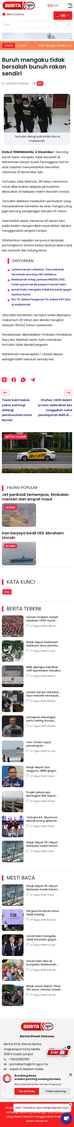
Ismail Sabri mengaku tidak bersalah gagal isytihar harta (41, 937)
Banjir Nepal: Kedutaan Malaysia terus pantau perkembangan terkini (42, 643)
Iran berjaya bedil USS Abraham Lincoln (33, 535)
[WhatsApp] (23, 379)
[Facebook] (13, 379)
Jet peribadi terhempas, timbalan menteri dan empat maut (35, 497)
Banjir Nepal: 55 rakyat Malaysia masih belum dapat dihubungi (41, 844)
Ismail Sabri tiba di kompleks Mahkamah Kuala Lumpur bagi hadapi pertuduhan (41, 962)
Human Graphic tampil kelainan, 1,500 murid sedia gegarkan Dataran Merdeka (43, 618)
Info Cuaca (15, 14)
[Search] (68, 25)
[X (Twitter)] (4, 379)
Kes (40, 83)
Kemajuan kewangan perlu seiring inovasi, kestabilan (41, 718)
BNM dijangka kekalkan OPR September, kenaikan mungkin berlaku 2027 (44, 668)
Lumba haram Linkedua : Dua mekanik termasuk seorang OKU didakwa (43, 693)
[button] (70, 5)
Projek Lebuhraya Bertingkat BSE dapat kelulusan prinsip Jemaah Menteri (44, 794)
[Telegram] (32, 379)
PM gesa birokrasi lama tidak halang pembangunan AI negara (43, 912)
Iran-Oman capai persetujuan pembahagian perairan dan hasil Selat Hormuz (42, 744)
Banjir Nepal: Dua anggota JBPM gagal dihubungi (41, 769)
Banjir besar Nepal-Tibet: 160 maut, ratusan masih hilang (43, 987)
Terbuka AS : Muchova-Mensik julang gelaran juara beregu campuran (43, 819)
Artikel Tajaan (15, 436)
